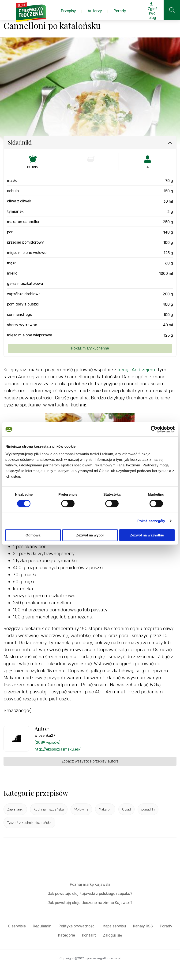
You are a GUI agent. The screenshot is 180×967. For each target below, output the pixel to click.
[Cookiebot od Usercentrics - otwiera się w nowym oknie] (154, 429)
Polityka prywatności (77, 926)
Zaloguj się (112, 935)
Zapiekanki (15, 809)
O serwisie (17, 926)
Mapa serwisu (114, 926)
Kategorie (66, 935)
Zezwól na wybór (90, 535)
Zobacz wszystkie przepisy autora (90, 761)
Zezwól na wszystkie (147, 535)
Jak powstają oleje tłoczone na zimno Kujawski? (90, 902)
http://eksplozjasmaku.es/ (57, 749)
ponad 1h (148, 809)
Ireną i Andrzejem (135, 369)
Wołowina (81, 809)
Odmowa (33, 535)
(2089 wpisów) (47, 742)
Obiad (126, 809)
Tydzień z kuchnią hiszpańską (29, 823)
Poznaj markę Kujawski (90, 884)
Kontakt (89, 935)
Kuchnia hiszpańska (49, 809)
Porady (166, 926)
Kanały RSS (143, 926)
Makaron (105, 809)
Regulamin (42, 926)
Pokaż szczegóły (151, 521)
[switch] (68, 503)
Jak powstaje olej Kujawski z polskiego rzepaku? (90, 893)
